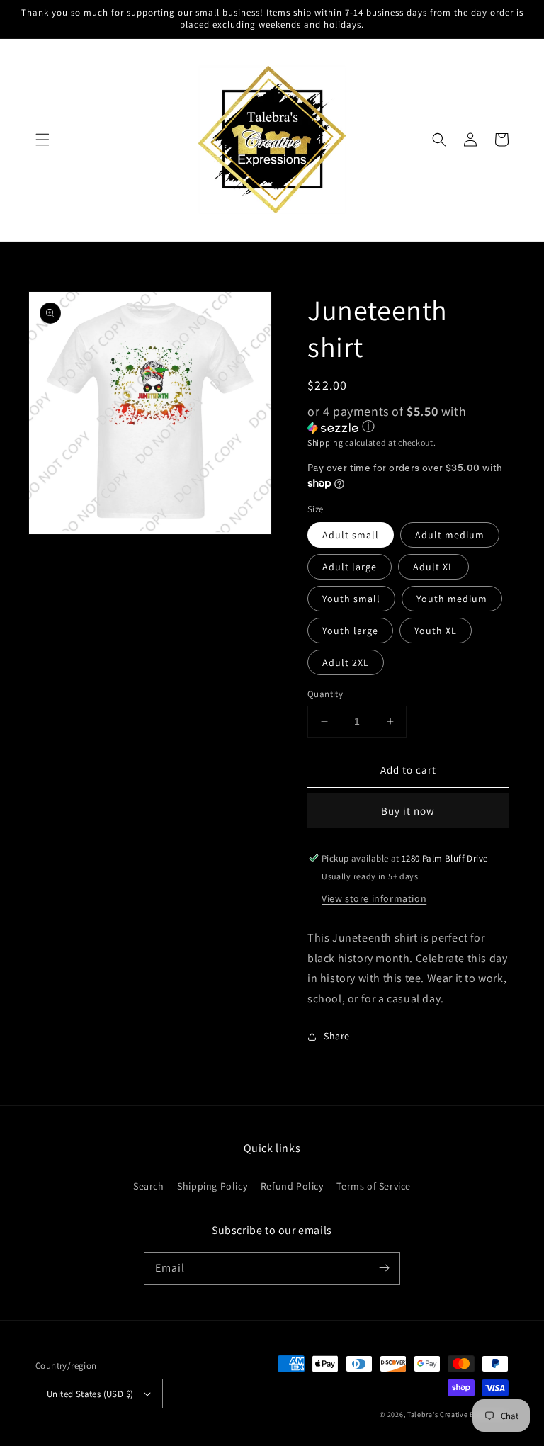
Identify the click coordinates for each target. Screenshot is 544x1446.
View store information (374, 898)
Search (148, 1186)
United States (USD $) (90, 1394)
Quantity (325, 694)
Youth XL (435, 630)
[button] (42, 139)
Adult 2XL (345, 662)
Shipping (325, 442)
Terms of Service (373, 1186)
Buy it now (408, 811)
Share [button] (337, 1035)
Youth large (350, 630)
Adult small (350, 535)
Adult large (349, 566)
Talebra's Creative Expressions (458, 1414)
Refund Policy (292, 1186)
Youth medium (451, 598)
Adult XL (433, 566)
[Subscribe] (384, 1268)
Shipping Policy (212, 1186)
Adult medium (449, 535)
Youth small (351, 598)
